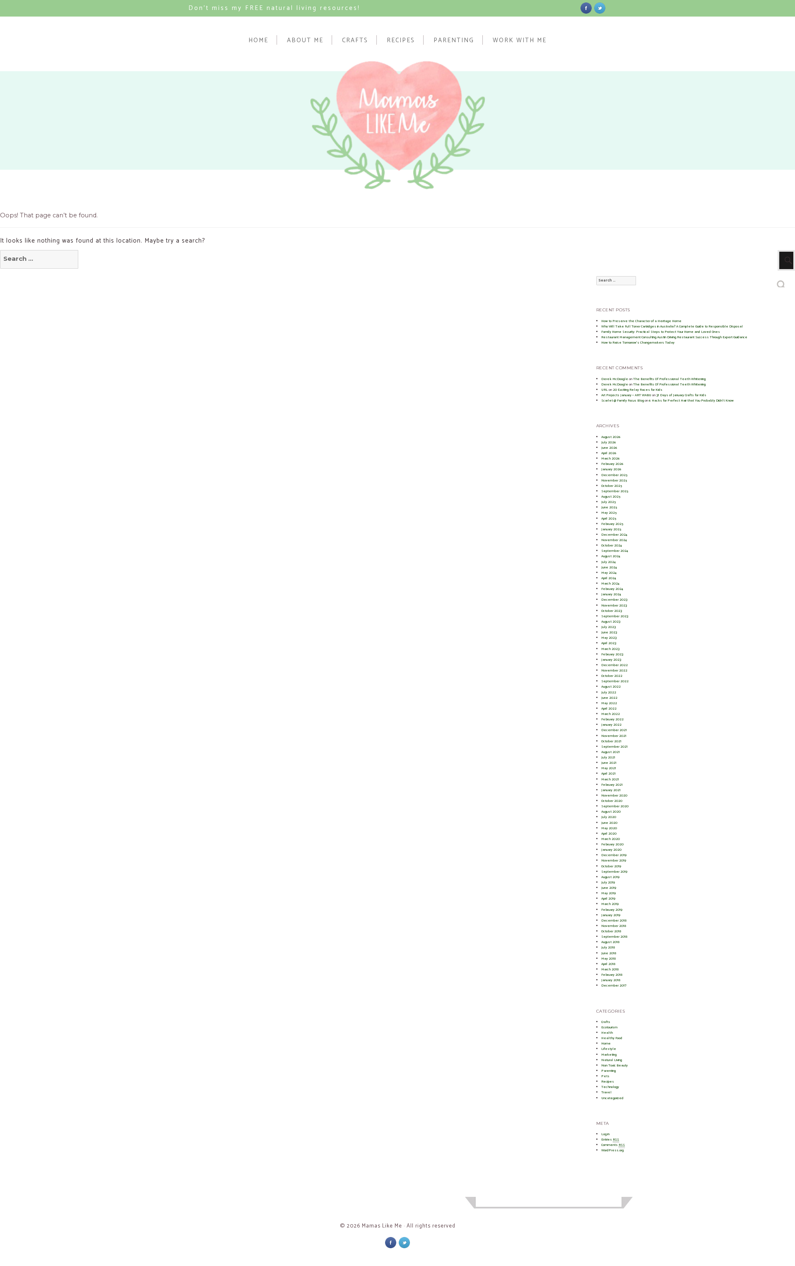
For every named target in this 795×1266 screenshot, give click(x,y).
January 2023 (611, 659)
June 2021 (609, 762)
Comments (613, 1145)
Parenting (454, 40)
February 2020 (612, 844)
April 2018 (608, 964)
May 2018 (608, 958)
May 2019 (608, 893)
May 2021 (608, 768)
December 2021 (614, 730)
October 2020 (611, 801)
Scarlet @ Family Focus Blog (622, 400)
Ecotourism (609, 1027)
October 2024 (611, 545)
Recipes (401, 40)
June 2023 (609, 632)
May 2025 (609, 512)
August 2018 (610, 942)
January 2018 (610, 980)
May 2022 (609, 703)
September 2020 (615, 806)
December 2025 (614, 475)
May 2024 (609, 572)
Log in (605, 1134)
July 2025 (608, 502)
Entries (610, 1139)
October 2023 (611, 611)
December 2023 (614, 599)
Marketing (609, 1054)
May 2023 (609, 637)
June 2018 (608, 953)
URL (604, 389)
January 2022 (611, 724)
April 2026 (609, 453)
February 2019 (611, 909)
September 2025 (614, 491)
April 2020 (609, 833)
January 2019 (610, 915)
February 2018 (611, 974)
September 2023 (614, 616)
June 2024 (609, 567)
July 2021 (608, 757)
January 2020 (611, 849)
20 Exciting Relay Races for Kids (637, 389)
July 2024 (608, 562)
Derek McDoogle (614, 379)
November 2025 (614, 480)
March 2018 (610, 969)
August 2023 (610, 621)
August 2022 (611, 686)
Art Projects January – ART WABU (626, 395)
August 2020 (611, 811)
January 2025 (611, 529)
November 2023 (614, 605)
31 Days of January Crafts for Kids (681, 395)
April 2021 (608, 773)
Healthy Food (611, 1038)
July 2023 (608, 627)
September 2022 (615, 681)
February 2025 (612, 524)
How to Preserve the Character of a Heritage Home (641, 321)
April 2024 (608, 578)
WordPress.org (612, 1150)
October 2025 (611, 486)
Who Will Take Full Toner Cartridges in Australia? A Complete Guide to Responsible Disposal (672, 326)
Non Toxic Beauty (614, 1065)
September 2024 (614, 551)
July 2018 (608, 947)
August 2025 (610, 496)
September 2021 (614, 746)
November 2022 (614, 670)
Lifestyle (608, 1049)
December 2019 (613, 855)
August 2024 (610, 556)
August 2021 (610, 752)
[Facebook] (586, 7)
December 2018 (613, 920)
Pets (605, 1076)
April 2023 (608, 643)
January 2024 (611, 594)
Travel (606, 1092)
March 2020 (610, 839)
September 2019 (614, 871)
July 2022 (608, 692)
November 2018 (613, 926)
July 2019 (608, 882)
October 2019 (611, 866)
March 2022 (610, 714)
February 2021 (612, 784)
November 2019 (613, 860)
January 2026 (611, 469)
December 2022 (614, 665)
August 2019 (610, 877)
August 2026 (611, 437)
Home (258, 40)
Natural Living (611, 1060)
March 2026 (610, 458)
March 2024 (610, 583)
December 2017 (613, 985)
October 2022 (611, 676)
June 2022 (609, 697)
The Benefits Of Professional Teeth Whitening (669, 379)
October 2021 (611, 741)
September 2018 (614, 936)
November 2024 (614, 540)
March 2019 (610, 904)
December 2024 (614, 534)
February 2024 (612, 589)
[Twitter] (600, 7)
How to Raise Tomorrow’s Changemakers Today (638, 342)
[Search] (781, 282)
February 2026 (612, 464)
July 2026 (608, 442)
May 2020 (609, 828)
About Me (305, 40)
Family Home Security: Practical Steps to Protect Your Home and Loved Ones (660, 332)
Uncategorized (612, 1098)
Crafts (355, 40)
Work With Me (520, 40)
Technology (610, 1087)
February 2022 (612, 719)
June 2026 (609, 447)
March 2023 (610, 649)
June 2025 (609, 507)
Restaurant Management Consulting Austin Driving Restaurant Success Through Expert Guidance (674, 337)
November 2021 (613, 736)
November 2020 (614, 795)
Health (607, 1032)
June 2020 (609, 823)
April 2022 (609, 708)
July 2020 (608, 817)
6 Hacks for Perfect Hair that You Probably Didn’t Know (691, 400)
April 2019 (608, 898)
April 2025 (608, 518)
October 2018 (611, 931)
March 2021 (610, 779)
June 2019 (608, 888)
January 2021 (611, 790)
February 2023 (612, 654)
